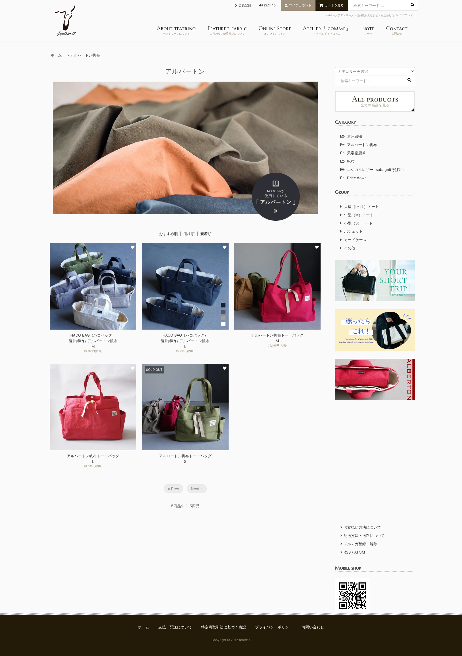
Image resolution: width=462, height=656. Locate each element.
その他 (349, 248)
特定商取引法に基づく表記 (223, 627)
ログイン (270, 5)
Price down (357, 178)
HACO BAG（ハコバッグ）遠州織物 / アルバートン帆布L (185, 341)
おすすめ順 (168, 233)
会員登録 (244, 5)
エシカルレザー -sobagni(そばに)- (376, 169)
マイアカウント (300, 5)
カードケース (355, 239)
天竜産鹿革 (356, 153)
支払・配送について (175, 627)
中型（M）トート (359, 214)
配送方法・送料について (364, 535)
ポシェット (353, 231)
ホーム (56, 55)
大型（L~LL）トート (361, 206)
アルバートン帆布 (85, 55)
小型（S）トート (358, 223)
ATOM (359, 552)
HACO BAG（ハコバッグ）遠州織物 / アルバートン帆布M (93, 341)
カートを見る (334, 5)
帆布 (351, 161)
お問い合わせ (313, 627)
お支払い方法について (362, 527)
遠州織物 (354, 136)
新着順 (205, 233)
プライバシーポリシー (273, 627)
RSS (347, 552)
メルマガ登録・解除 (360, 543)
